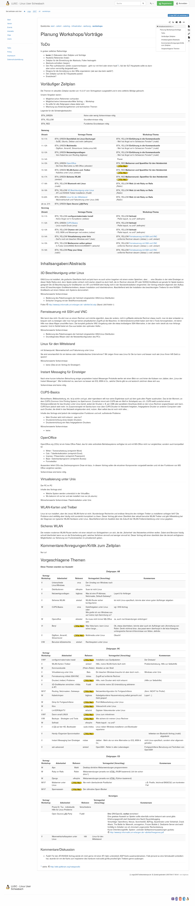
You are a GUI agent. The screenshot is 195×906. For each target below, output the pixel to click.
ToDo (9, 48)
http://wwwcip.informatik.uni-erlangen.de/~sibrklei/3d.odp (72, 304)
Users (9, 39)
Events (9, 27)
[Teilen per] (169, 22)
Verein (9, 23)
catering (66, 26)
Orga (9, 35)
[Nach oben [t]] (189, 40)
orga (29, 11)
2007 (35, 11)
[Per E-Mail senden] (177, 22)
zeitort (58, 26)
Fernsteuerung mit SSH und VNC (143, 236)
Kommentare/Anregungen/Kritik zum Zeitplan (172, 44)
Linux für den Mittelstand (77, 197)
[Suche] (143, 3)
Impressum (11, 55)
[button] (152, 3)
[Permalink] (184, 22)
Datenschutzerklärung (15, 59)
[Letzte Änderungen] (173, 22)
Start (9, 19)
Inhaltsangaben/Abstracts (170, 39)
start (53, 26)
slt (39, 11)
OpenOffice (71, 163)
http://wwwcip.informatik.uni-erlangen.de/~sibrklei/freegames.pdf (137, 832)
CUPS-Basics (72, 222)
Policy (9, 52)
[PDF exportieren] (189, 37)
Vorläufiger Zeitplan (168, 36)
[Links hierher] (189, 33)
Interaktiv (10, 31)
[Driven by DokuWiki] (187, 898)
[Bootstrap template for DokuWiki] (173, 898)
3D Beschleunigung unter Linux (81, 190)
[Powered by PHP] (176, 898)
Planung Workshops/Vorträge (170, 30)
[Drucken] (180, 22)
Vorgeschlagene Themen (170, 48)
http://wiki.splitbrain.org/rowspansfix (65, 866)
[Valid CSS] (184, 898)
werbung (87, 26)
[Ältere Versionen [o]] (189, 29)
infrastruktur (77, 26)
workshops (46, 11)
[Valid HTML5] (180, 898)
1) (118, 65)
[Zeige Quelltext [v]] (189, 26)
